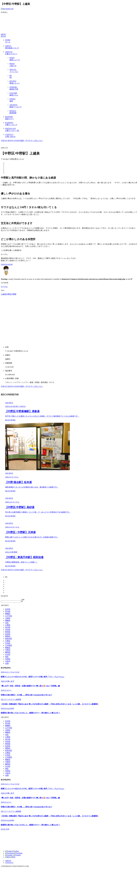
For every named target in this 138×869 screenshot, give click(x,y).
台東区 (7, 641)
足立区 (7, 609)
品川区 (7, 627)
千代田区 (8, 645)
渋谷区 (7, 629)
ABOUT (8, 861)
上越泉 (3, 294)
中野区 (8, 294)
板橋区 (7, 614)
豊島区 (7, 648)
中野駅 (13, 294)
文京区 (7, 654)
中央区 (7, 643)
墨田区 (7, 636)
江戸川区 (8, 616)
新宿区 (7, 632)
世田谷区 (8, 638)
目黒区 (7, 659)
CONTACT (9, 863)
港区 (7, 657)
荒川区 (7, 611)
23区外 (7, 661)
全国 (7, 663)
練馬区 (7, 652)
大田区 (7, 618)
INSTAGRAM (7, 264)
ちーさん (4, 286)
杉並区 (7, 634)
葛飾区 (7, 620)
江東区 (7, 625)
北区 (7, 623)
